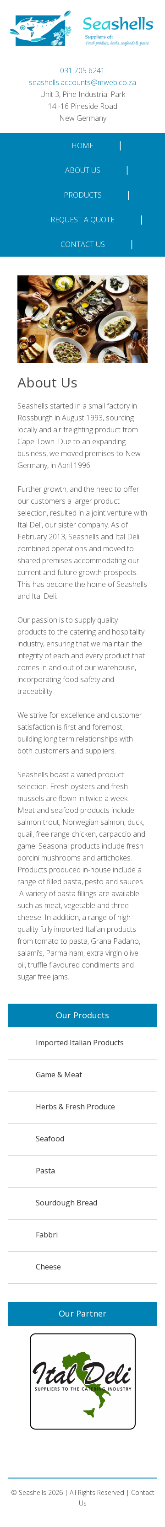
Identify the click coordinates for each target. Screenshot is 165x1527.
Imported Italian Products (80, 1043)
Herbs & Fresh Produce (75, 1107)
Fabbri (47, 1235)
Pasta (45, 1171)
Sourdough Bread (66, 1203)
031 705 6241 (82, 70)
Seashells (82, 36)
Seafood (50, 1139)
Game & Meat (59, 1075)
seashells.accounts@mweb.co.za (82, 82)
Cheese (48, 1267)
